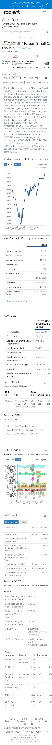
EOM (28, 82)
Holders (23, 522)
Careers (20, 721)
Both (18, 460)
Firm (13, 460)
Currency (6, 74)
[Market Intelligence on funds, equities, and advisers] (12, 12)
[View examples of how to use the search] (47, 31)
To (25, 78)
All (40, 82)
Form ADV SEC (32, 738)
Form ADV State (18, 738)
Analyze (22, 37)
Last (33, 82)
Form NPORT (16, 742)
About (12, 718)
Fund (7, 460)
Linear (18, 164)
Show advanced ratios (17, 301)
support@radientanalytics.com (22, 728)
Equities (32, 735)
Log (23, 164)
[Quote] (8, 164)
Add (31, 37)
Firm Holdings (11, 522)
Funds (25, 735)
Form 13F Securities (32, 740)
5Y (47, 82)
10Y (43, 82)
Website (37, 742)
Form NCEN (27, 742)
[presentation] (12, 62)
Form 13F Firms (17, 740)
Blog (24, 718)
